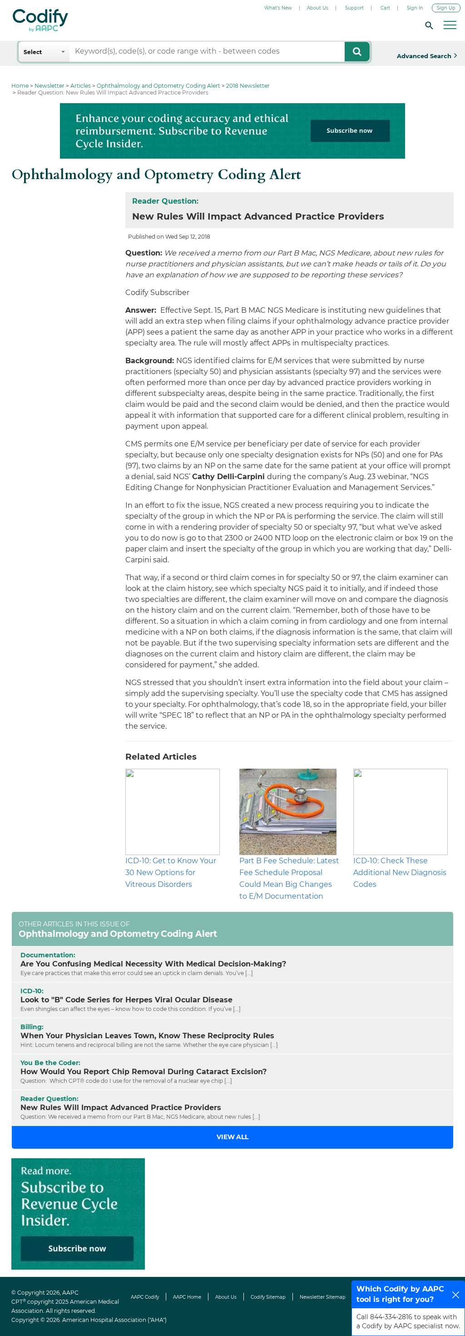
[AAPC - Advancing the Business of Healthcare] (40, 20)
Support (354, 8)
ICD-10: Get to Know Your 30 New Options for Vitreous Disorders (170, 872)
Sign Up (446, 8)
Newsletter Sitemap (323, 1297)
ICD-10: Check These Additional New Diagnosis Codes (399, 872)
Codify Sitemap (268, 1297)
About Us (317, 8)
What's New (278, 8)
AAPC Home (187, 1297)
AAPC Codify (145, 1297)
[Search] (427, 25)
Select (33, 52)
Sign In (415, 8)
